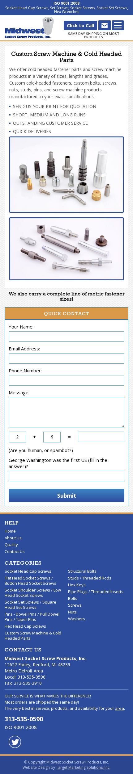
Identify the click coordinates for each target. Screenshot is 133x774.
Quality (11, 544)
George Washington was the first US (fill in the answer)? (58, 463)
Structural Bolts (82, 571)
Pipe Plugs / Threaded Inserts (95, 591)
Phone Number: (25, 370)
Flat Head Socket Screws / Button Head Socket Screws (30, 580)
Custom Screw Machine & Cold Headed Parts (33, 635)
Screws (75, 605)
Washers (76, 618)
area (119, 708)
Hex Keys (77, 585)
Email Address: (24, 348)
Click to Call (80, 25)
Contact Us (15, 551)
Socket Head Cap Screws (28, 571)
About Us (13, 538)
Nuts (72, 612)
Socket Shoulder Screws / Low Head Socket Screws (33, 592)
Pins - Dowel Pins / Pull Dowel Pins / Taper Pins (32, 616)
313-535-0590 (24, 719)
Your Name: (21, 327)
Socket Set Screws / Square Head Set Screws (30, 604)
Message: (19, 392)
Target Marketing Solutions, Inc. (83, 767)
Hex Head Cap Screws (25, 626)
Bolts (72, 598)
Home (10, 531)
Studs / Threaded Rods (89, 578)
